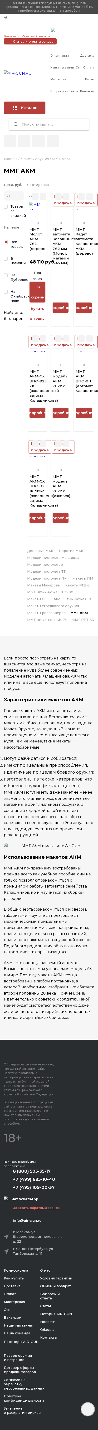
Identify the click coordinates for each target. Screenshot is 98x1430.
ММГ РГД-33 (83, 620)
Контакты (87, 91)
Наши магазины (62, 67)
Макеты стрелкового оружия (53, 606)
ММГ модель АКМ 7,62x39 (60, 378)
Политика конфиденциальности (24, 1398)
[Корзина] (53, 141)
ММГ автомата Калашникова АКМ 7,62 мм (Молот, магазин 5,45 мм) (66, 246)
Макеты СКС (38, 599)
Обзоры (47, 1330)
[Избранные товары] (38, 141)
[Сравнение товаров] (24, 141)
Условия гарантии (56, 1278)
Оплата (88, 67)
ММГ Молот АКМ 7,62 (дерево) (38, 239)
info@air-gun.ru (27, 1220)
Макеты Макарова (43, 585)
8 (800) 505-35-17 (32, 1171)
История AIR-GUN (56, 1314)
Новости (47, 1322)
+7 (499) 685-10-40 (26, 24)
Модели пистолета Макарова (53, 558)
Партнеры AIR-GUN (21, 1342)
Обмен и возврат (55, 1286)
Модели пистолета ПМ (47, 578)
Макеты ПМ (82, 578)
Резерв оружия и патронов (18, 1357)
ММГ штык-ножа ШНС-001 (51, 592)
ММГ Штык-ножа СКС (73, 599)
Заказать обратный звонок (27, 36)
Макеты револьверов (46, 613)
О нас (45, 1270)
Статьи (46, 1306)
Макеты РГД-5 (77, 585)
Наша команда (17, 1333)
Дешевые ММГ (40, 551)
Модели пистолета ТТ (46, 571)
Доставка (87, 55)
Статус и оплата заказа (33, 41)
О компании (59, 55)
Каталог (29, 107)
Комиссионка (16, 1270)
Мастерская (59, 79)
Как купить (14, 1278)
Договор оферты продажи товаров (20, 1370)
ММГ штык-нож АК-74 (47, 620)
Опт (79, 67)
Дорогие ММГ (71, 551)
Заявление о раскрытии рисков (22, 1410)
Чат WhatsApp (68, 31)
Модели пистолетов (45, 564)
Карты (89, 79)
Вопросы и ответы (64, 91)
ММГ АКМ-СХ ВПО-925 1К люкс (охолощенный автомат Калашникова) (44, 491)
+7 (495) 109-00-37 (26, 30)
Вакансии (12, 1317)
